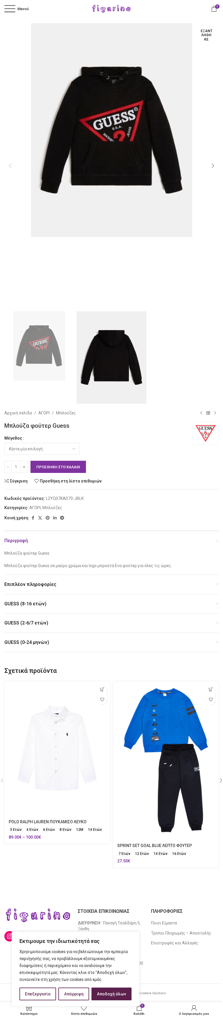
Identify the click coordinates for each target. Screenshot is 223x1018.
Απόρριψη (74, 994)
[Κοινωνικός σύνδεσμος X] (40, 518)
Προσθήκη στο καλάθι (58, 467)
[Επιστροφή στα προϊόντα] (208, 412)
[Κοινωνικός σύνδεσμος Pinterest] (47, 518)
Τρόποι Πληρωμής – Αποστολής (181, 933)
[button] (10, 166)
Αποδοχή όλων (111, 994)
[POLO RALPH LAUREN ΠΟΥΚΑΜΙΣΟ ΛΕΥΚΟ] (57, 748)
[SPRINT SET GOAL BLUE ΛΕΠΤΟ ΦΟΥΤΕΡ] (166, 760)
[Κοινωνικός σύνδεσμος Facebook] (32, 518)
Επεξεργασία (38, 994)
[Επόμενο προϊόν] (215, 412)
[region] (75, 969)
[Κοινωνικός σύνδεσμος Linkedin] (54, 518)
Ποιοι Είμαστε (164, 923)
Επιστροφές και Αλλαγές (174, 943)
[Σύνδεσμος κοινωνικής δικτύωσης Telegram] (62, 518)
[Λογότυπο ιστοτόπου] (111, 8)
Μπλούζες (66, 413)
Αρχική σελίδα (18, 413)
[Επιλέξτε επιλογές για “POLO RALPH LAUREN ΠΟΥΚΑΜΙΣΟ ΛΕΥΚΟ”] (102, 689)
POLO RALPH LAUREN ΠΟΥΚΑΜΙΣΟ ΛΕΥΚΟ (48, 822)
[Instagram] (9, 936)
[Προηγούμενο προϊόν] (201, 412)
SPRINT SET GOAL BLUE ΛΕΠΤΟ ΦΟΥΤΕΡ (154, 845)
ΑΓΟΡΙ (44, 413)
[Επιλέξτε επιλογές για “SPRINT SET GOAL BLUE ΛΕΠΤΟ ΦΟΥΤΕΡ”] (211, 689)
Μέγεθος (13, 438)
